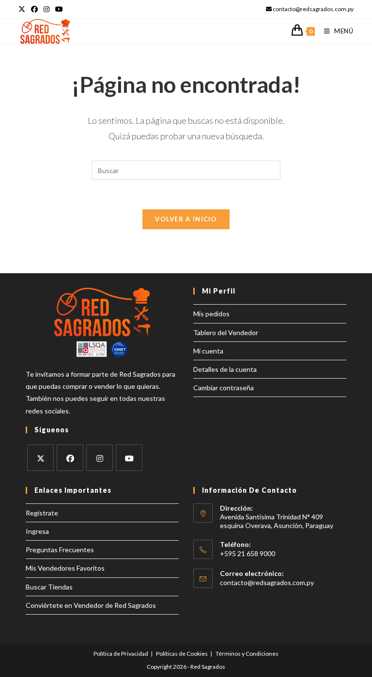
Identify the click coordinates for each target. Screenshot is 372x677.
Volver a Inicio (186, 219)
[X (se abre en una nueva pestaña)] (23, 9)
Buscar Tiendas (49, 587)
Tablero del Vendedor (225, 332)
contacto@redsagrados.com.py (267, 582)
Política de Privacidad (120, 653)
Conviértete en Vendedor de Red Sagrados (91, 605)
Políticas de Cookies (182, 653)
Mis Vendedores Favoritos (65, 568)
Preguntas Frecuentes (60, 549)
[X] (40, 457)
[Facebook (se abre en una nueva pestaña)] (34, 9)
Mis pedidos (211, 313)
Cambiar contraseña (223, 387)
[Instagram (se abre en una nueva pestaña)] (46, 9)
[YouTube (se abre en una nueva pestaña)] (59, 9)
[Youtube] (129, 457)
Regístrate (42, 513)
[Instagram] (99, 457)
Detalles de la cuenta (225, 369)
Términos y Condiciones (247, 653)
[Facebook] (70, 457)
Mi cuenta (208, 351)
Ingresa (37, 531)
